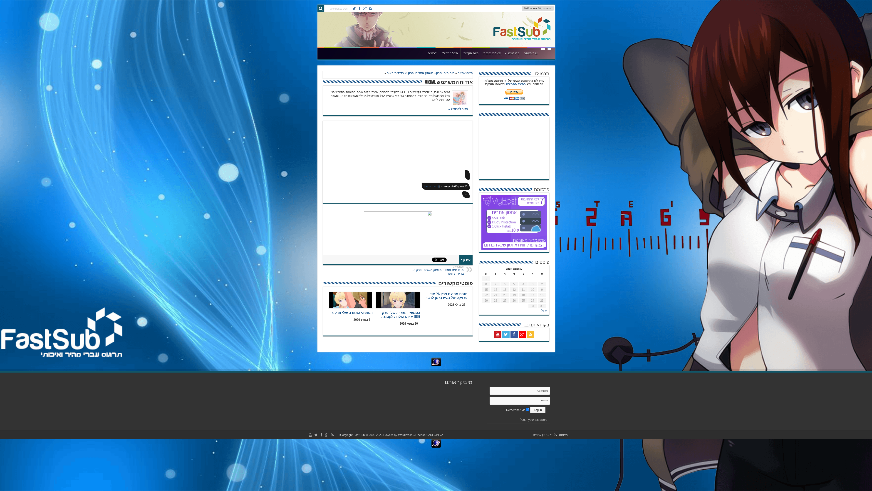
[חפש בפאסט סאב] (320, 8)
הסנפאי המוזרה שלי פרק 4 (352, 313)
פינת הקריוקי (470, 53)
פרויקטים (513, 53)
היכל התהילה (449, 53)
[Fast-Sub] (522, 29)
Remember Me (516, 410)
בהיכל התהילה (516, 84)
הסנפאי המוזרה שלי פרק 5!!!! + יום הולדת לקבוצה (400, 314)
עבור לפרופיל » (458, 109)
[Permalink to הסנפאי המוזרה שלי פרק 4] (350, 300)
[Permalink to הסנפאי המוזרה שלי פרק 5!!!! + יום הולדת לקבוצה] (398, 300)
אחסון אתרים (541, 435)
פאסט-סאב (465, 73)
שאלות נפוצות (491, 53)
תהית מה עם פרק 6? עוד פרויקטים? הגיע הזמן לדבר (447, 296)
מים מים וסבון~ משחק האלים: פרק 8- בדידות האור (420, 73)
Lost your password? (533, 419)
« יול (544, 310)
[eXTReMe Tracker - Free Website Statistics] (436, 362)
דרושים (432, 53)
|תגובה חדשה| (431, 186)
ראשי (546, 54)
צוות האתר (531, 53)
